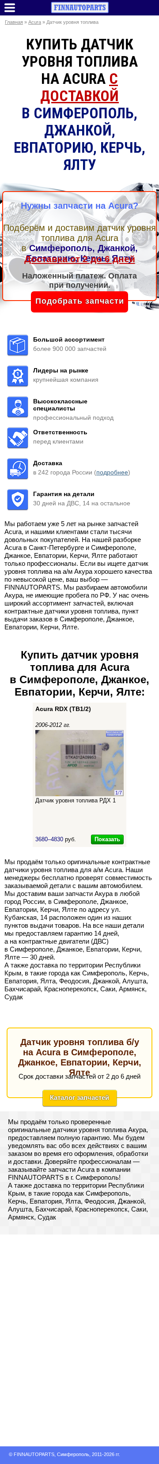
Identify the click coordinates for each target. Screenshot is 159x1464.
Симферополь (73, 1454)
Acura (34, 22)
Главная (14, 22)
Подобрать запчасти (79, 301)
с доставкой (79, 87)
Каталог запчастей (79, 1097)
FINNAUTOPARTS (34, 1454)
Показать (107, 839)
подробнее (112, 472)
